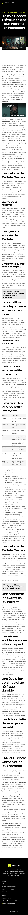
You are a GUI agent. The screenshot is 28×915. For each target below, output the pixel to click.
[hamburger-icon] (12, 3)
